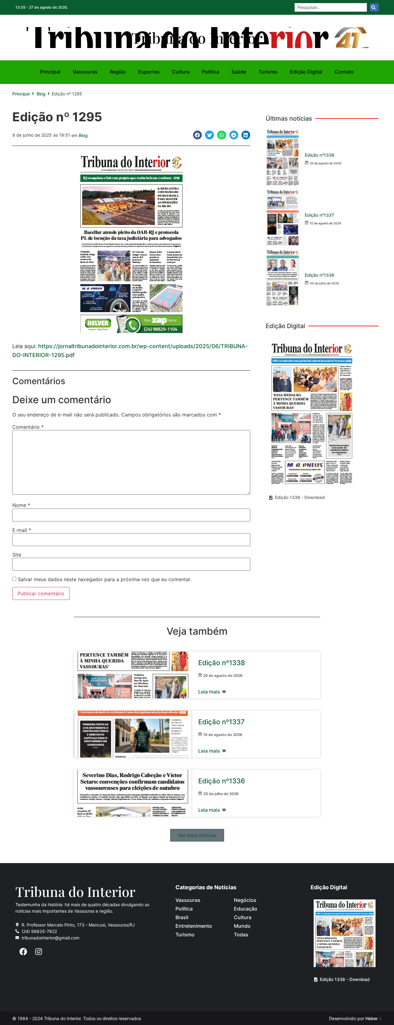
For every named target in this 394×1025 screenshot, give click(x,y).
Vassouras (85, 72)
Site (16, 554)
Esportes (149, 72)
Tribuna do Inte (197, 37)
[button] (197, 135)
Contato (344, 72)
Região (118, 72)
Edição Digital (306, 72)
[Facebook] (23, 951)
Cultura (181, 72)
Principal (50, 72)
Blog (41, 93)
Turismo (268, 72)
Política (210, 72)
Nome (21, 505)
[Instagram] (38, 951)
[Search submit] (374, 7)
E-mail (21, 530)
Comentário (28, 426)
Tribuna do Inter (75, 891)
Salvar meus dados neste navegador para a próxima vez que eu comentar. (104, 579)
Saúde (238, 72)
